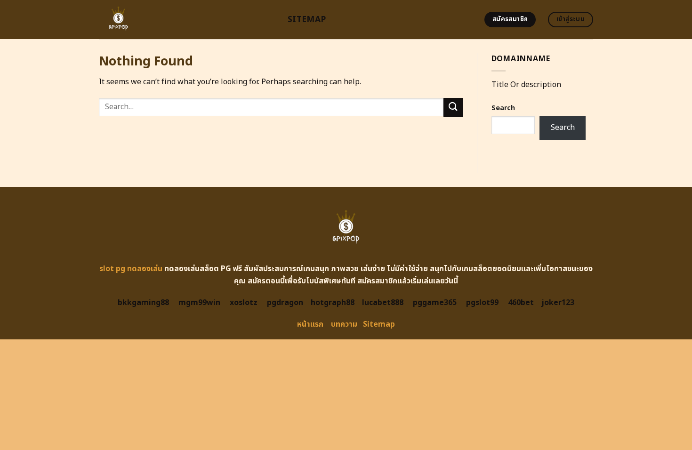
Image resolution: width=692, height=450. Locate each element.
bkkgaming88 (143, 302)
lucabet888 (382, 302)
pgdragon (285, 302)
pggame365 (435, 302)
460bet (521, 302)
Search (503, 108)
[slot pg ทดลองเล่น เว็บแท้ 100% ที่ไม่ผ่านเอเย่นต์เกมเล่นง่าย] (186, 19)
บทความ (344, 324)
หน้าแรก (310, 324)
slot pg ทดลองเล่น (130, 268)
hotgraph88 (332, 302)
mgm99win (199, 302)
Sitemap (307, 19)
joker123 (557, 302)
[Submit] (452, 107)
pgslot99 (482, 302)
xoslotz (243, 302)
